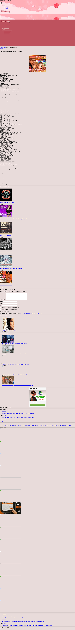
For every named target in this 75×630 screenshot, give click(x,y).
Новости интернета (8, 40)
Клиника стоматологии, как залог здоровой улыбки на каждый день (15, 353)
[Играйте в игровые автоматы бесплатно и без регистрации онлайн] (8, 373)
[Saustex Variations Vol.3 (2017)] (6, 200)
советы (4, 426)
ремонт (67, 425)
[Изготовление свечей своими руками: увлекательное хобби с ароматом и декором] (8, 384)
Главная (1, 47)
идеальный (22, 425)
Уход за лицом (7, 32)
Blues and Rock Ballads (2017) (7, 235)
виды (5, 425)
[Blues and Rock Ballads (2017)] (6, 233)
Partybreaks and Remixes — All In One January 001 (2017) (13, 218)
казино (29, 425)
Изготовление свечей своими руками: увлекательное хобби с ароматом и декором (17, 385)
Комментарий (3, 299)
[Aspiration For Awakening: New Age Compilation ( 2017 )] (6, 266)
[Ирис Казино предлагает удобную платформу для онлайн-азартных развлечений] (10, 538)
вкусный (7, 425)
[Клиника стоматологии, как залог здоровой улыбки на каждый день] (8, 352)
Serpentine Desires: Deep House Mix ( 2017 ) (10, 330)
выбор (10, 425)
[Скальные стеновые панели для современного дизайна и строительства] (8, 363)
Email (1, 303)
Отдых (3, 39)
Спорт (3, 38)
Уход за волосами (7, 31)
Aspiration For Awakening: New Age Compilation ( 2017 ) (13, 268)
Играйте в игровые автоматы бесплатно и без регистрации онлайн (14, 374)
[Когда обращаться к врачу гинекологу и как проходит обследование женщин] (10, 501)
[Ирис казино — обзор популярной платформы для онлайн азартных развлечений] (10, 575)
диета (19, 425)
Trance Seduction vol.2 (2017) (6, 252)
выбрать (14, 425)
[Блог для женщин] (6, 15)
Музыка (5, 42)
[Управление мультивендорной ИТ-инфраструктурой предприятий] (8, 342)
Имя (1, 301)
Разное (5, 41)
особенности (44, 425)
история (26, 425)
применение (64, 425)
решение (73, 425)
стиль (7, 426)
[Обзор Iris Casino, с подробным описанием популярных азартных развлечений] (10, 550)
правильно (50, 425)
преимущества (56, 425)
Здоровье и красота (7, 30)
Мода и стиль (5, 28)
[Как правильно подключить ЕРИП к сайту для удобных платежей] (10, 513)
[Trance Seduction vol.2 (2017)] (6, 249)
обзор (39, 425)
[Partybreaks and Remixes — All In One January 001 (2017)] (6, 216)
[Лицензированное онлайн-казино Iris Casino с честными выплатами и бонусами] (10, 587)
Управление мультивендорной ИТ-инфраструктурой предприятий (14, 343)
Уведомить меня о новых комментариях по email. (10, 307)
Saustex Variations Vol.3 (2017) (7, 202)
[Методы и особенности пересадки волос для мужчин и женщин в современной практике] (10, 526)
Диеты (3, 29)
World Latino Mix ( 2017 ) (6, 285)
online (2, 425)
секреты (1, 426)
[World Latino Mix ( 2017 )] (6, 282)
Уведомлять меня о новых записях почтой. (9, 309)
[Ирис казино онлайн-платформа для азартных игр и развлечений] (10, 562)
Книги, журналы (7, 43)
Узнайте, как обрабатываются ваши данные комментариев (31, 313)
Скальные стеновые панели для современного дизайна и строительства (15, 364)
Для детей (4, 37)
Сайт (1, 305)
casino (1, 425)
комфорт (32, 425)
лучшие (36, 425)
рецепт (70, 425)
